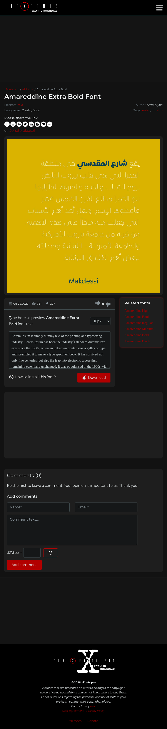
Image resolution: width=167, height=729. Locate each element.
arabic (145, 110)
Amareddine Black (137, 341)
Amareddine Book (137, 317)
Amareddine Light (136, 311)
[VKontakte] (43, 124)
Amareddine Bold (136, 335)
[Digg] (19, 124)
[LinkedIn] (31, 124)
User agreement (73, 710)
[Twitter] (25, 124)
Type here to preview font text (44, 321)
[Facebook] (7, 124)
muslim (157, 110)
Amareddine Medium (139, 329)
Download (97, 378)
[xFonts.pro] (31, 7)
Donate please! (22, 131)
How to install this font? (35, 377)
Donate (92, 721)
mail (93, 706)
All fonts (75, 721)
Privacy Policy (95, 710)
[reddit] (13, 124)
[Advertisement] (83, 48)
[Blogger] (37, 124)
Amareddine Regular (138, 323)
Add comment (24, 565)
